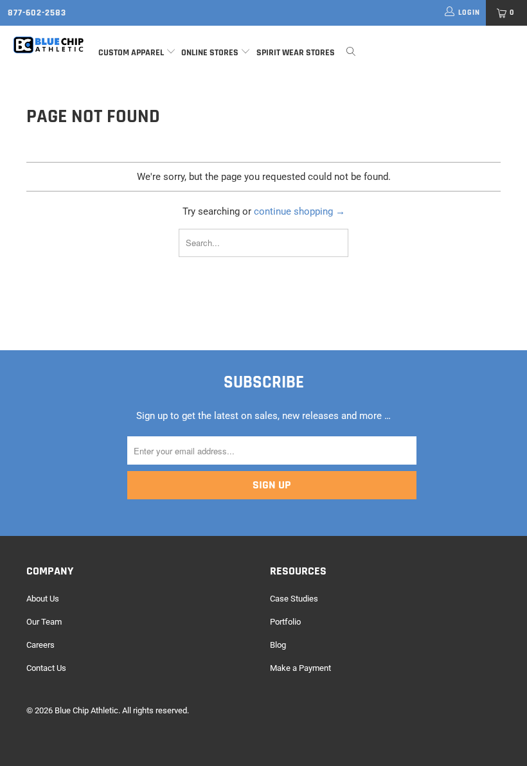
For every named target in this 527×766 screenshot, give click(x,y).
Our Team (44, 622)
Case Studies (294, 598)
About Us (42, 598)
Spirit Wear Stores (295, 52)
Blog (278, 645)
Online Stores (210, 52)
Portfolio (285, 622)
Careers (40, 645)
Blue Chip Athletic (86, 710)
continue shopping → (299, 211)
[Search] (351, 53)
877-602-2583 (37, 13)
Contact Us (46, 668)
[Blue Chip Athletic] (48, 45)
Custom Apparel (131, 52)
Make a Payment (300, 668)
